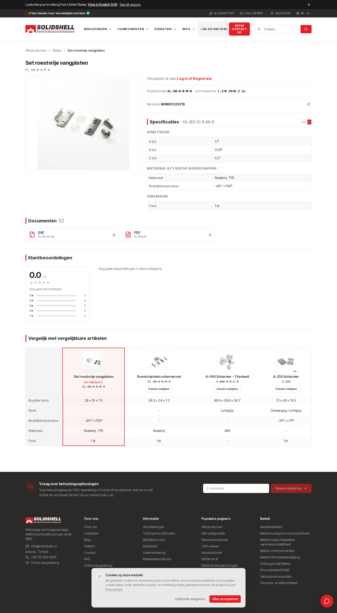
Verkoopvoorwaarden (276, 576)
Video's (89, 546)
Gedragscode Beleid (275, 563)
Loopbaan (91, 533)
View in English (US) (102, 4)
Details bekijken (159, 389)
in (309, 121)
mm (304, 121)
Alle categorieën (213, 533)
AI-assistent (224, 13)
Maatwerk (150, 546)
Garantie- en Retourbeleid (279, 583)
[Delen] (308, 104)
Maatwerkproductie (157, 559)
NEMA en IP (210, 559)
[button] (83, 124)
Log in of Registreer (194, 78)
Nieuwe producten (215, 540)
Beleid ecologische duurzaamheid (284, 533)
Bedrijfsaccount (154, 540)
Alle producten (36, 50)
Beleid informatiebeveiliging (280, 557)
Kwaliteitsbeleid (271, 527)
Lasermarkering (154, 552)
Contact (90, 552)
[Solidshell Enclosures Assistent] (326, 601)
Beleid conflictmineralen (277, 551)
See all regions (130, 4)
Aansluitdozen (212, 552)
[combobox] (277, 29)
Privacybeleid (113, 589)
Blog (87, 540)
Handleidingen (153, 527)
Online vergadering (45, 563)
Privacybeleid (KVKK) (275, 570)
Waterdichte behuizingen (220, 565)
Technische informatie (159, 533)
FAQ (87, 559)
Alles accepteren (225, 599)
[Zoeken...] (306, 29)
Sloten (56, 50)
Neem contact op (239, 29)
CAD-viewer (253, 13)
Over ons (90, 527)
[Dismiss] (309, 4)
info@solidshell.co (44, 546)
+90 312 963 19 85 (214, 29)
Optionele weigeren (190, 599)
